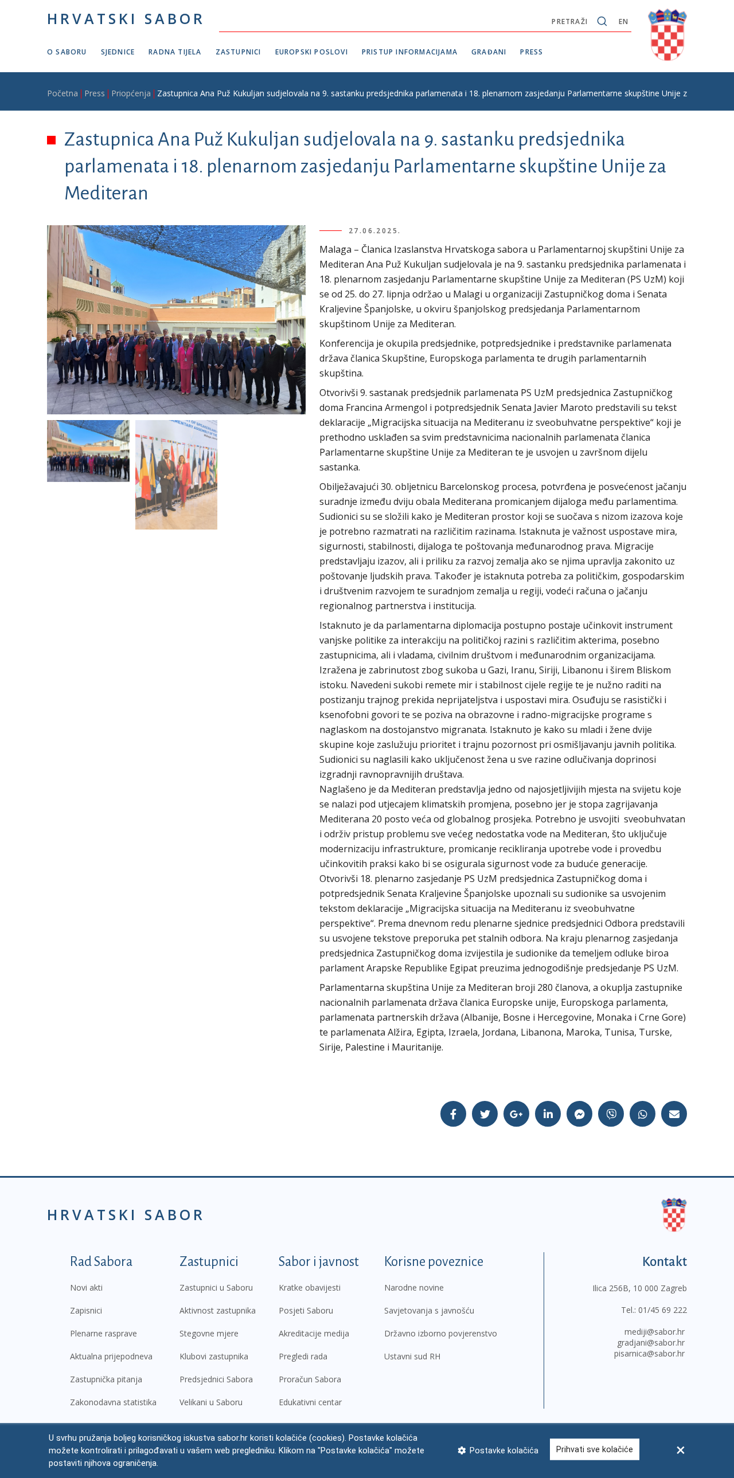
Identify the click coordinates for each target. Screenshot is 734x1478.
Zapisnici (86, 1310)
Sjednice (118, 52)
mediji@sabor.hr (654, 1331)
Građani (488, 52)
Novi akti (86, 1287)
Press (531, 52)
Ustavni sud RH (412, 1356)
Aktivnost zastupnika (217, 1310)
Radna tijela (175, 52)
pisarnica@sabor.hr (649, 1353)
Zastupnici (238, 52)
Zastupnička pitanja (106, 1379)
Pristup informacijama (410, 52)
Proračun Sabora (310, 1379)
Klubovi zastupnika (213, 1356)
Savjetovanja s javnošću (429, 1310)
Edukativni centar (310, 1402)
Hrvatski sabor (126, 18)
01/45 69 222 (662, 1309)
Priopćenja (131, 93)
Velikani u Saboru (211, 1402)
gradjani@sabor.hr (651, 1342)
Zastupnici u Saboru (216, 1287)
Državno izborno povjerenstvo (440, 1333)
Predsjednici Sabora (216, 1379)
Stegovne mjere (209, 1333)
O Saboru (67, 52)
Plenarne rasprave (103, 1333)
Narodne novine (414, 1287)
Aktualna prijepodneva (111, 1356)
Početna (62, 93)
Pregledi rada (303, 1356)
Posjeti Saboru (306, 1310)
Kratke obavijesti (310, 1287)
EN (623, 21)
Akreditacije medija (314, 1333)
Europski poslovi (311, 52)
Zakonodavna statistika (113, 1402)
